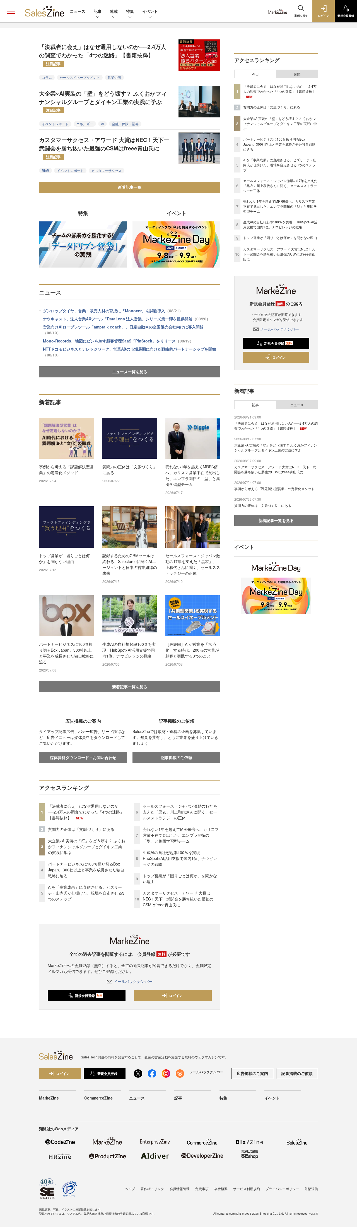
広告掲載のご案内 (252, 1073)
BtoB (45, 170)
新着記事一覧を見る (129, 686)
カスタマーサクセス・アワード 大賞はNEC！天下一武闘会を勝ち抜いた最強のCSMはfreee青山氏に (104, 147)
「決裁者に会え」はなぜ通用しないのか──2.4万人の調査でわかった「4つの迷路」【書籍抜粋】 (102, 54)
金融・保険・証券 (125, 123)
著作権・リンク (152, 1188)
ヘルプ (130, 1188)
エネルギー (84, 123)
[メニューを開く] (11, 11)
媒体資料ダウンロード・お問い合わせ (83, 757)
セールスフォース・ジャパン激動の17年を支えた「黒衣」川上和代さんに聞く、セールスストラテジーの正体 (192, 564)
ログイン (175, 995)
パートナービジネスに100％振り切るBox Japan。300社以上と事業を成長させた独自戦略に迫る (66, 653)
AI (102, 123)
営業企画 (114, 77)
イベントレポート (55, 123)
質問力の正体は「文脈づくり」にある (129, 469)
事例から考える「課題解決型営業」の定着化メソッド (66, 469)
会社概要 (221, 1188)
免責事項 (202, 1188)
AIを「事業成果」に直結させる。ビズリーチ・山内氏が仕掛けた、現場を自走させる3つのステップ (86, 893)
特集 (130, 11)
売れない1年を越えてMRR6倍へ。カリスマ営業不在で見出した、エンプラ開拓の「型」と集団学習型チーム (192, 475)
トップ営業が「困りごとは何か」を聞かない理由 (64, 558)
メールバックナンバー (133, 981)
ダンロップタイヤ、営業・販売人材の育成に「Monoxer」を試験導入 (113, 310)
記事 (98, 11)
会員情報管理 (180, 1188)
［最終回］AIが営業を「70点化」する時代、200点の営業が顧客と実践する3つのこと (192, 650)
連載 (114, 11)
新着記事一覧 (129, 187)
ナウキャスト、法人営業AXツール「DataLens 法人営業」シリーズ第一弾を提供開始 (126, 318)
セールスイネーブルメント (80, 77)
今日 (255, 74)
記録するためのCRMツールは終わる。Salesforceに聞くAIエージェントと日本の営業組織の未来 (129, 564)
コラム (47, 77)
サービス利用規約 (246, 1188)
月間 (297, 74)
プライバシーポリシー (282, 1188)
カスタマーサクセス (106, 170)
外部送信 (311, 1188)
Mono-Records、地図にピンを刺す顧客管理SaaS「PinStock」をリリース (118, 341)
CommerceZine (98, 1098)
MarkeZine (49, 1098)
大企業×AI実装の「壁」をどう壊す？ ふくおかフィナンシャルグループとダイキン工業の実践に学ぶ (103, 101)
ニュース (77, 11)
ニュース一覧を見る (129, 371)
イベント (150, 11)
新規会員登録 (88, 995)
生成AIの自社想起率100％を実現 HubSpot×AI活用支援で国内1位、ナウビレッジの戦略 (129, 650)
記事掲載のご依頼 (176, 757)
